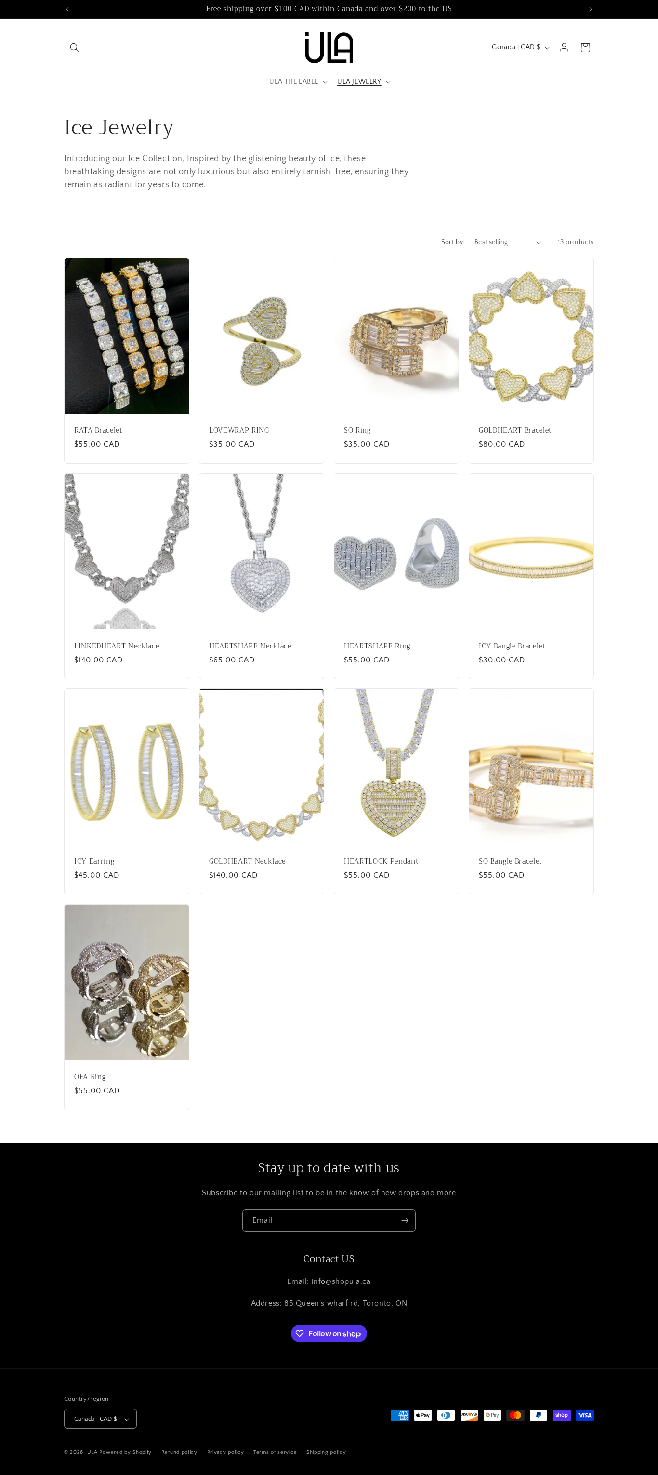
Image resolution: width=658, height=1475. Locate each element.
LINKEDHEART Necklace (116, 646)
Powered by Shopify (125, 1453)
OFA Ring (89, 1077)
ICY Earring (94, 861)
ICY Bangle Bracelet (512, 646)
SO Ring (357, 430)
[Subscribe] (404, 1220)
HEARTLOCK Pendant (381, 861)
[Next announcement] (590, 9)
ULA (92, 1453)
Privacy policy (225, 1452)
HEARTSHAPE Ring (377, 646)
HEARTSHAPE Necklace (250, 646)
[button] (74, 47)
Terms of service (275, 1452)
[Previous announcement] (67, 9)
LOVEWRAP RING (239, 430)
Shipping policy (326, 1452)
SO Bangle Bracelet (510, 861)
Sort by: (453, 242)
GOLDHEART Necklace (247, 861)
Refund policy (179, 1452)
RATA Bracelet (98, 430)
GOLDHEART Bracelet (515, 430)
